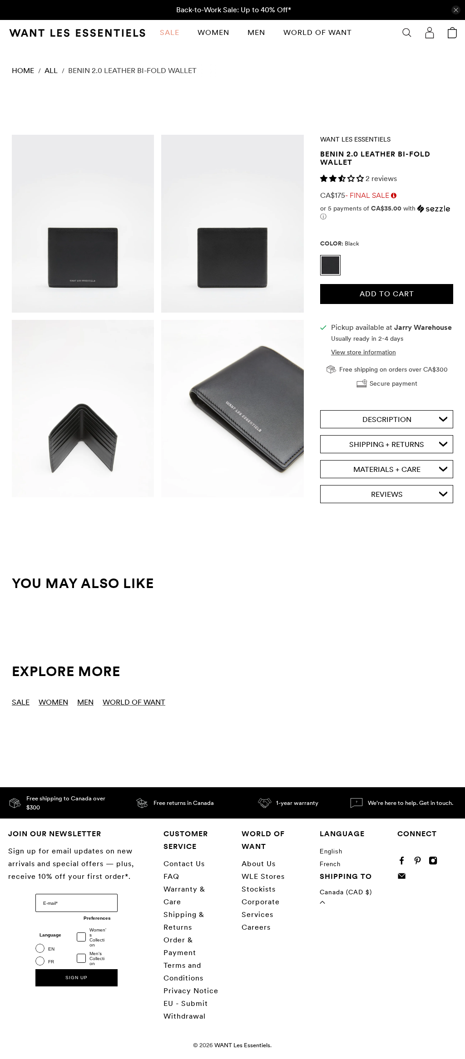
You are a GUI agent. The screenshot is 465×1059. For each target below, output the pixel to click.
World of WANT (317, 32)
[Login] (429, 32)
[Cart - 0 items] (452, 33)
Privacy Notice (190, 990)
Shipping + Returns (386, 444)
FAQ (171, 876)
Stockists (259, 889)
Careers (256, 927)
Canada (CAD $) (346, 892)
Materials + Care (386, 469)
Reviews (387, 494)
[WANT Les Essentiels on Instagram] (435, 862)
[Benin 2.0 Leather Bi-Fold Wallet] (83, 224)
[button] (343, 178)
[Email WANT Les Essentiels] (404, 877)
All (51, 70)
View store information (363, 352)
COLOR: (339, 243)
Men (256, 32)
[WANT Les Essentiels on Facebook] (404, 862)
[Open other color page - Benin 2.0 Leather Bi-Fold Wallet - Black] (332, 273)
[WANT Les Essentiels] (77, 33)
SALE (169, 32)
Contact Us (184, 863)
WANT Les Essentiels (355, 139)
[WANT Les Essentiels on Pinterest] (419, 862)
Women (213, 32)
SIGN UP (76, 977)
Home (23, 70)
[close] (455, 10)
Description (386, 419)
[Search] (407, 32)
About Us (259, 863)
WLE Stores (263, 876)
